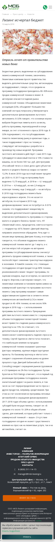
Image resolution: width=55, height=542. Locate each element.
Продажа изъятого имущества (28, 459)
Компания (27, 451)
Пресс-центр (18, 14)
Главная (5, 14)
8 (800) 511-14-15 (27, 469)
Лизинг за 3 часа (27, 498)
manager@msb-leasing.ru (29, 474)
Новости (30, 14)
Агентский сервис (27, 456)
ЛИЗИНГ (27, 448)
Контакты (27, 465)
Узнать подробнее (11, 531)
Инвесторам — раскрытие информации (27, 454)
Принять (27, 537)
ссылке (38, 520)
